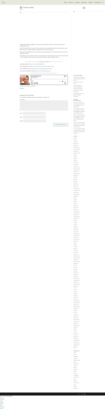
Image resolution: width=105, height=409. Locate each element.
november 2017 (76, 321)
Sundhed (75, 380)
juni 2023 (75, 199)
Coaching (77, 2)
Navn (21, 113)
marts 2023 (75, 205)
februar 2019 (76, 297)
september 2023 (76, 194)
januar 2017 (75, 338)
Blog (65, 2)
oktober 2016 (76, 342)
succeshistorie (76, 377)
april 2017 (75, 332)
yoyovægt (75, 388)
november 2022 (76, 212)
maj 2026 (75, 141)
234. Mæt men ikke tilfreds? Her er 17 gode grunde (79, 105)
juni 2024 (75, 177)
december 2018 (76, 300)
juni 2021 (75, 244)
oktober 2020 (76, 259)
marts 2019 (75, 295)
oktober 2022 (76, 214)
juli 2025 (75, 154)
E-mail (21, 117)
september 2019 (76, 284)
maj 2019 (75, 291)
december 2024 (76, 168)
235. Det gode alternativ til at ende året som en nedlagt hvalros (79, 110)
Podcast (21, 9)
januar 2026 (75, 145)
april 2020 (75, 271)
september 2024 (76, 173)
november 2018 (76, 302)
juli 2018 (75, 310)
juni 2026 (75, 139)
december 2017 (76, 319)
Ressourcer (84, 2)
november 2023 (76, 190)
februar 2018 (76, 315)
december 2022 (76, 211)
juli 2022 (75, 220)
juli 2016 (75, 347)
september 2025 (76, 153)
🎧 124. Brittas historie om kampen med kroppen (78, 119)
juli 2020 (75, 265)
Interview (75, 365)
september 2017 (76, 325)
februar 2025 (76, 164)
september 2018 (76, 306)
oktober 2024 (76, 171)
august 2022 (75, 218)
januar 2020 (75, 276)
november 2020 (76, 257)
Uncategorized (76, 382)
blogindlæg (75, 356)
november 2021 (76, 235)
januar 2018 (75, 317)
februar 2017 (76, 336)
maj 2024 (75, 179)
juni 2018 (75, 312)
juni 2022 (75, 222)
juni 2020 (75, 267)
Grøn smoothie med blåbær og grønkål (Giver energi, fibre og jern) (79, 79)
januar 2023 (75, 209)
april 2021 (75, 248)
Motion (74, 371)
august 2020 (75, 263)
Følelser (75, 362)
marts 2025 (75, 162)
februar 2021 (76, 252)
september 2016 (76, 344)
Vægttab (75, 386)
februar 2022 (76, 229)
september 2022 (76, 216)
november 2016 (76, 340)
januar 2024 (75, 186)
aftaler (74, 352)
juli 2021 (75, 242)
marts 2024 (75, 183)
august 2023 (75, 196)
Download (33, 86)
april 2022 (75, 226)
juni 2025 (75, 156)
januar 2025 (75, 166)
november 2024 (76, 169)
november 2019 (76, 280)
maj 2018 (75, 314)
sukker (74, 378)
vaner (74, 384)
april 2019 (75, 293)
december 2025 (76, 147)
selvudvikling (75, 375)
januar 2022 (75, 231)
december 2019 (76, 278)
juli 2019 (75, 287)
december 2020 (76, 256)
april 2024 (75, 181)
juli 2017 (75, 329)
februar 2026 (76, 143)
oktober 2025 (76, 151)
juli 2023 (75, 198)
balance (75, 354)
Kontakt (91, 2)
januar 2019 (75, 299)
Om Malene (97, 2)
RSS (23, 88)
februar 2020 (76, 274)
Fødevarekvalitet (76, 360)
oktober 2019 (76, 282)
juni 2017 (75, 330)
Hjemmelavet (76, 364)
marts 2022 (75, 227)
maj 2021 (75, 246)
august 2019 (75, 286)
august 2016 (75, 345)
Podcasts (70, 2)
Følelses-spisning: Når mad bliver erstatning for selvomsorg (78, 95)
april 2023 (75, 203)
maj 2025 (75, 158)
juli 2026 (75, 138)
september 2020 (76, 261)
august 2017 (75, 327)
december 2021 (76, 233)
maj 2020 (75, 269)
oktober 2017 (76, 323)
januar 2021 (75, 254)
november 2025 (76, 149)
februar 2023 (76, 207)
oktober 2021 (76, 237)
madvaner (75, 369)
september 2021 (76, 239)
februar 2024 (76, 184)
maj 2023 (75, 201)
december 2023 (76, 188)
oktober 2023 (76, 192)
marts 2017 (75, 334)
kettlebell (75, 367)
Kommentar (22, 99)
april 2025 (75, 160)
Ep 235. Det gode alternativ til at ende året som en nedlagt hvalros (79, 116)
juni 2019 (75, 289)
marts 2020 (75, 272)
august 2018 (75, 308)
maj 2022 (75, 224)
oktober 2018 (76, 304)
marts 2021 (75, 250)
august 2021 (75, 241)
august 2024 (75, 175)
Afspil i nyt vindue (26, 86)
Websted (21, 121)
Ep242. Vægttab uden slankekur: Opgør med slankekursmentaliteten (78, 87)
